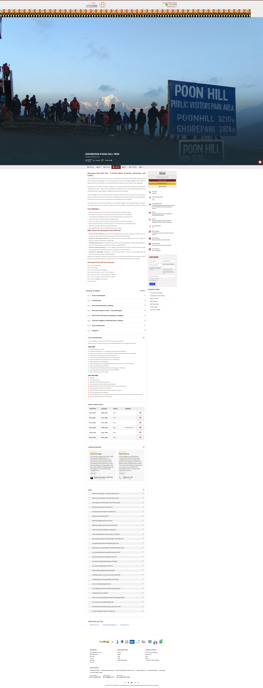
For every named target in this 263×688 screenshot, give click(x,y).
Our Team (92, 656)
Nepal (119, 654)
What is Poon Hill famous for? (100, 516)
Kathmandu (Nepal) (152, 670)
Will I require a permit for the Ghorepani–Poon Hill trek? (107, 539)
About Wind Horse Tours (96, 652)
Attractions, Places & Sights (152, 660)
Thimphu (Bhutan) (141, 670)
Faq (142, 167)
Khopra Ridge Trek (94, 625)
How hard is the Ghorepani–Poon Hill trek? (104, 511)
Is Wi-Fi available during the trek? (101, 584)
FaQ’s (146, 656)
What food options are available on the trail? (104, 557)
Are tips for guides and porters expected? (103, 611)
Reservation (148, 654)
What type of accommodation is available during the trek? (108, 548)
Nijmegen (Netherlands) (108, 670)
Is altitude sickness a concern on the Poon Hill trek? (106, 575)
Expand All (142, 290)
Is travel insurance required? (100, 593)
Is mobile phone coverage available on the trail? (105, 579)
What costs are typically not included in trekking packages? (108, 597)
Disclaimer (92, 660)
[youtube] (131, 682)
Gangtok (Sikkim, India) (96, 672)
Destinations (120, 15)
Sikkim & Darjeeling (122, 660)
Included (107, 167)
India (119, 656)
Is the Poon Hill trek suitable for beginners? (104, 530)
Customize (138, 15)
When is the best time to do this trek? (102, 507)
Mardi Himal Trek (125, 625)
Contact (155, 15)
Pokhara (98, 279)
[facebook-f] (125, 682)
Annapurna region (131, 180)
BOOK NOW (140, 413)
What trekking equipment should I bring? (103, 570)
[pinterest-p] (135, 682)
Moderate (108, 160)
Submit (152, 284)
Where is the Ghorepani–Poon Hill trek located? (105, 498)
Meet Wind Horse (94, 654)
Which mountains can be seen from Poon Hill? (104, 525)
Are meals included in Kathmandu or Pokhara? (104, 561)
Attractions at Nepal (155, 309)
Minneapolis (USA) (95, 670)
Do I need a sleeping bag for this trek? (102, 566)
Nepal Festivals (154, 301)
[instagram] (138, 682)
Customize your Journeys (151, 652)
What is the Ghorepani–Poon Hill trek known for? (105, 493)
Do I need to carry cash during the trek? (103, 602)
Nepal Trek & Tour (124, 454)
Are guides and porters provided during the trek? (105, 543)
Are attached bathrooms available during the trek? (106, 552)
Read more (93, 473)
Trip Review (133, 167)
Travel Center (129, 15)
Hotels (147, 658)
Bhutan (119, 652)
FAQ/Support (147, 15)
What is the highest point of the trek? (102, 520)
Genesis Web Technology (152, 685)
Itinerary (116, 167)
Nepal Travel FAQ (154, 298)
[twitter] (128, 682)
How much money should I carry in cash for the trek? (106, 606)
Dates (124, 167)
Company (112, 15)
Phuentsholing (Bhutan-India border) (125, 670)
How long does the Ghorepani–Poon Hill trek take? (106, 502)
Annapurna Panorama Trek (110, 625)
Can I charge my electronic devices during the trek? (106, 588)
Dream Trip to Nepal (96, 454)
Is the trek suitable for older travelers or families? (106, 534)
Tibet (119, 658)
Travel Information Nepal (156, 293)
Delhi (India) (162, 670)
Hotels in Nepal (154, 307)
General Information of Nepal (157, 295)
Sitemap (92, 662)
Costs (99, 167)
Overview (91, 167)
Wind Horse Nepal (154, 304)
